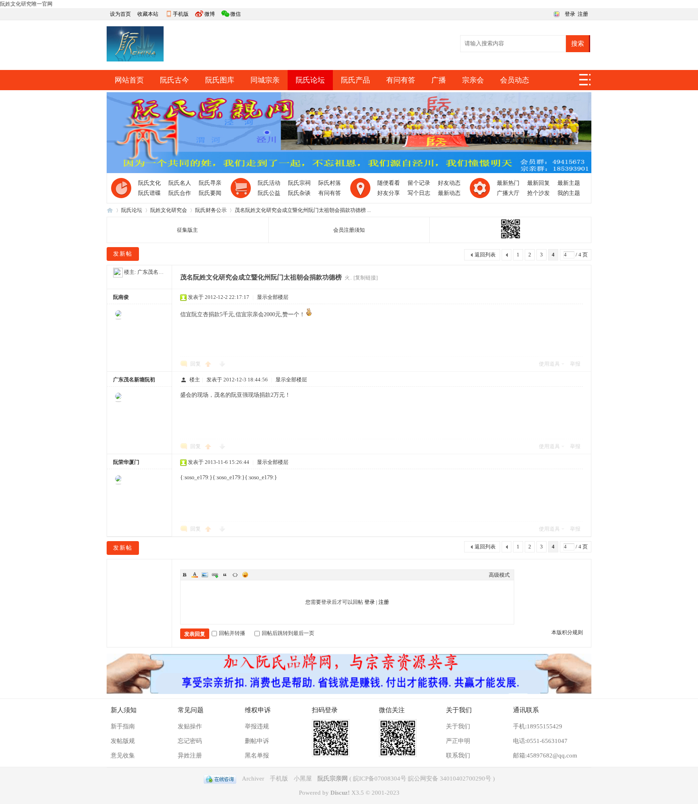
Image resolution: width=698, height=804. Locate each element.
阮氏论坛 (310, 80)
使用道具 (549, 364)
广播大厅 (508, 193)
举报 (575, 364)
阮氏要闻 (210, 193)
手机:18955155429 (537, 726)
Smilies (245, 575)
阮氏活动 (269, 183)
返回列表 (485, 255)
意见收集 (123, 755)
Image (205, 575)
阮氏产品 (355, 80)
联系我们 (458, 755)
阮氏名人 (179, 183)
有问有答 (400, 80)
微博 (209, 14)
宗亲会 (473, 80)
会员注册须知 (349, 230)
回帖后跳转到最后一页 (288, 633)
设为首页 (120, 14)
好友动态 (449, 183)
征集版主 (187, 230)
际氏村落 (329, 183)
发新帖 (122, 254)
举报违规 (257, 726)
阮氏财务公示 (211, 210)
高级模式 (499, 575)
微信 (235, 14)
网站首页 (129, 80)
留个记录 (419, 183)
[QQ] (220, 778)
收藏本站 (147, 14)
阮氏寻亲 (210, 183)
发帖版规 (123, 741)
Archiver (253, 778)
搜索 (577, 43)
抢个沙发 (538, 193)
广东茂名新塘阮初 (158, 272)
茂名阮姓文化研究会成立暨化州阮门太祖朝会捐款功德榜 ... (303, 210)
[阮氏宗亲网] (135, 60)
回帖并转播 (232, 633)
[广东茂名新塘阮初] (118, 272)
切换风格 (555, 13)
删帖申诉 (257, 741)
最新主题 (568, 183)
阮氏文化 (149, 183)
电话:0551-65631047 (540, 741)
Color (195, 575)
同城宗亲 (265, 80)
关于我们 (458, 726)
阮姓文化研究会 (168, 210)
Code (235, 575)
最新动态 (449, 193)
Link (215, 575)
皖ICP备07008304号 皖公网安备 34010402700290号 (422, 778)
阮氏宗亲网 (110, 210)
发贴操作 (190, 726)
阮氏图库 (219, 80)
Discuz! (340, 792)
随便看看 (388, 183)
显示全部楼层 (272, 297)
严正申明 (458, 741)
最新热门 (508, 183)
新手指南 (123, 726)
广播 (438, 80)
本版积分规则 (567, 632)
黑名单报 (257, 755)
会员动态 (514, 80)
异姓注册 (190, 755)
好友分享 (388, 193)
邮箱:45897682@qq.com (545, 755)
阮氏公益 (269, 193)
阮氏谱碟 (149, 193)
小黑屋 (303, 778)
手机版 (181, 14)
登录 (570, 14)
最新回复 (538, 183)
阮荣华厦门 (126, 462)
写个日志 (419, 193)
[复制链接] (365, 278)
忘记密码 (190, 741)
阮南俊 (121, 297)
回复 (195, 364)
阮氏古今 (174, 80)
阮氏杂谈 (299, 193)
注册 (583, 14)
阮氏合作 (179, 193)
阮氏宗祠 (299, 183)
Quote (225, 575)
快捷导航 (585, 82)
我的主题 (568, 193)
